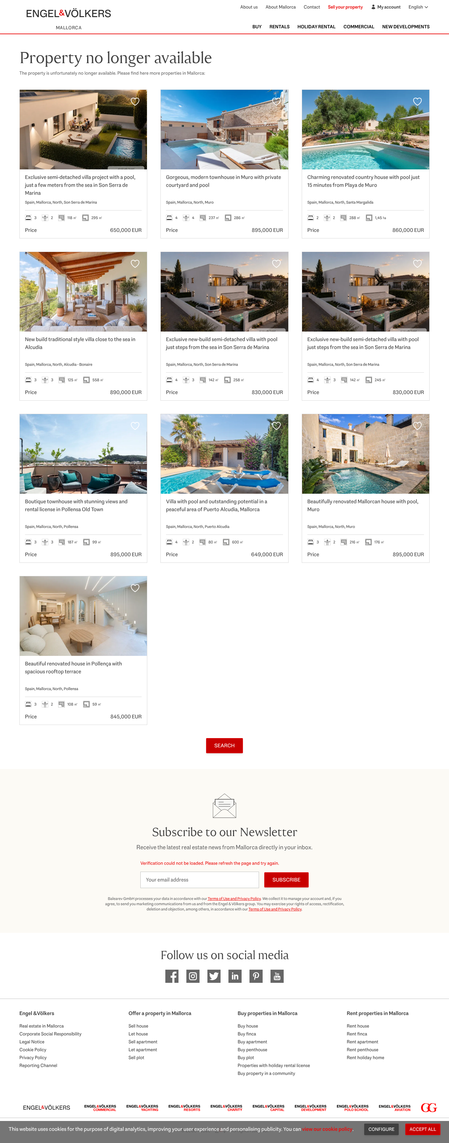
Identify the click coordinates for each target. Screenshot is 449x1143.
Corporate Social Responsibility (50, 1034)
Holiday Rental (316, 27)
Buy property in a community (266, 1073)
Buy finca (247, 1034)
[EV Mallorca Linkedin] (235, 976)
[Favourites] (135, 101)
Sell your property (345, 7)
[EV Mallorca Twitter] (214, 976)
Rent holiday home (365, 1057)
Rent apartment (362, 1042)
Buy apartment (252, 1042)
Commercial (358, 27)
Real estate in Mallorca (41, 1026)
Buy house (248, 1026)
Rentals (280, 27)
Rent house (358, 1026)
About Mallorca (281, 7)
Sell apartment (143, 1042)
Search (224, 745)
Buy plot (246, 1057)
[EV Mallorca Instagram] (193, 976)
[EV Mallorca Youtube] (277, 976)
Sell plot (136, 1057)
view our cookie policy (327, 1129)
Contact (312, 7)
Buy (257, 27)
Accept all (423, 1129)
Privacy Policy (33, 1057)
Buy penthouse (252, 1050)
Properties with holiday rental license (274, 1065)
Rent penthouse (362, 1050)
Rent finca (357, 1034)
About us (249, 7)
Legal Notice (31, 1042)
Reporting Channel (38, 1065)
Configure (381, 1129)
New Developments (406, 27)
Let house (138, 1034)
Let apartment (143, 1050)
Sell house (138, 1026)
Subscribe (286, 879)
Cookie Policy (32, 1050)
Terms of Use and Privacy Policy (234, 898)
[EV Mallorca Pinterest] (256, 976)
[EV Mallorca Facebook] (171, 976)
